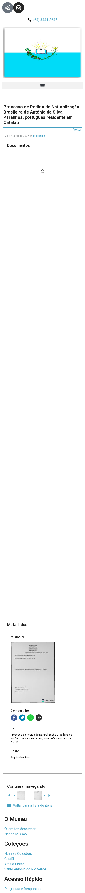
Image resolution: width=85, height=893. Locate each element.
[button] (42, 85)
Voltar (77, 129)
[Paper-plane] (7, 7)
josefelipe (39, 135)
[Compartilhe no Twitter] (22, 717)
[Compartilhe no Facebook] (14, 717)
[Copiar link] (39, 717)
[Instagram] (18, 7)
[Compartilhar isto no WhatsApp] (30, 717)
